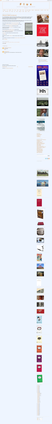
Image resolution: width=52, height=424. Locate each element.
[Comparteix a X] (4, 43)
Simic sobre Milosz (39, 145)
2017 (38, 403)
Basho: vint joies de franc (39, 152)
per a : (11, 27)
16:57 (8, 41)
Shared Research (39, 136)
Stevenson (20, 11)
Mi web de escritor (39, 135)
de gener (38, 402)
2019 (38, 391)
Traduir (23, 11)
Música (12, 11)
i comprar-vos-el (11, 35)
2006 (38, 412)
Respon (5, 49)
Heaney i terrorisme (39, 144)
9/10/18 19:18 (9, 47)
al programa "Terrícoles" (11, 29)
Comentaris (39, 419)
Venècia (26, 11)
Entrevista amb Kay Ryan (39, 149)
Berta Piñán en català (39, 142)
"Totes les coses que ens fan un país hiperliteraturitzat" (12, 24)
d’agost (38, 396)
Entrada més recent (4, 66)
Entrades (39, 418)
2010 (38, 409)
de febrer (38, 401)
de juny (38, 398)
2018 (38, 392)
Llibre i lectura (6, 11)
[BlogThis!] (3, 43)
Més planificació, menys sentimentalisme (41, 139)
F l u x (26, 4)
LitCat (3, 11)
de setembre (38, 395)
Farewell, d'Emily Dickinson (40, 150)
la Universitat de (19, 18)
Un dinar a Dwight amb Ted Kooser (40, 147)
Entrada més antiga (30, 66)
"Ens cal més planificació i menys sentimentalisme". (8, 30)
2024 (38, 387)
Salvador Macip (6, 47)
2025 (38, 386)
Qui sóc (29, 11)
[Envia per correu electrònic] (2, 43)
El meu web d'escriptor (39, 134)
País (14, 11)
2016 (38, 404)
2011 (38, 408)
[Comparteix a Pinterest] (5, 43)
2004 (38, 414)
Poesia (17, 11)
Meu (9, 11)
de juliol (38, 397)
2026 (38, 385)
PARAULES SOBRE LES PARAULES (9, 15)
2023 (38, 388)
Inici (17, 66)
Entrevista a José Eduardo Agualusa (41, 143)
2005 (38, 413)
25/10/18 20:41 (7, 51)
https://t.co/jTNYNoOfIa (43, 60)
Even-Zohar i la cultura (39, 140)
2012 (38, 407)
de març (38, 400)
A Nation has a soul (39, 148)
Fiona (5, 51)
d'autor (4, 34)
